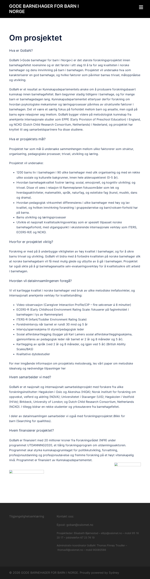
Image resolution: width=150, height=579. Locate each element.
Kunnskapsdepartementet (74, 460)
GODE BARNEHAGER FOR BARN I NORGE (44, 8)
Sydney (114, 572)
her (63, 368)
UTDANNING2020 (39, 445)
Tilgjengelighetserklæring (26, 516)
